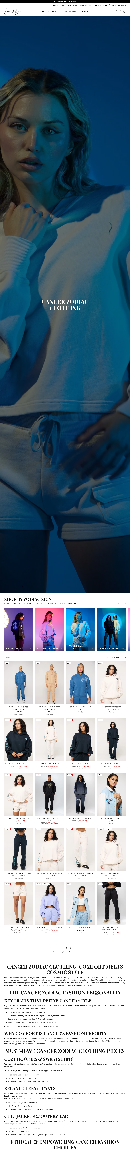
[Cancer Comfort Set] (80, 739)
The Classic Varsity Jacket (80, 928)
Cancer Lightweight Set (18, 818)
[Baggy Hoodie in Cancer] (111, 849)
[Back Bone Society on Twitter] (103, 5)
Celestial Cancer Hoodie (80, 707)
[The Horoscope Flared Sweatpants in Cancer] (111, 903)
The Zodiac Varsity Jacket (111, 818)
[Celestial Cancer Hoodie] (80, 682)
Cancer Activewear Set (111, 764)
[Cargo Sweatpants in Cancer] (80, 849)
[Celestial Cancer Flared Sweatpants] (49, 682)
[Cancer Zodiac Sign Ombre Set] (80, 794)
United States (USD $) (117, 5)
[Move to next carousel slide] (124, 603)
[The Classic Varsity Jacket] (80, 903)
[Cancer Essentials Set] (49, 739)
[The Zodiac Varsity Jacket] (111, 794)
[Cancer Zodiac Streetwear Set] (18, 739)
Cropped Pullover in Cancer (49, 928)
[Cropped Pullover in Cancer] (49, 903)
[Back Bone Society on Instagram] (98, 5)
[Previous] (46, 1)
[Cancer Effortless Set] (111, 682)
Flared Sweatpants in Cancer (18, 873)
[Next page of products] (70, 948)
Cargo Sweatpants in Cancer (80, 873)
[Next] (84, 1)
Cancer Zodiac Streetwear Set (18, 764)
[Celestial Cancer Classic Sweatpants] (18, 682)
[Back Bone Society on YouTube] (106, 5)
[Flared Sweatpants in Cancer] (18, 849)
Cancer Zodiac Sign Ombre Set (80, 818)
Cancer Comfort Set (80, 764)
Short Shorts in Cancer (18, 928)
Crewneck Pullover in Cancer (49, 873)
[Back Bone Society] (13, 11)
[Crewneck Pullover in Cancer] (49, 849)
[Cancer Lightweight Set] (18, 794)
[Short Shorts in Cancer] (18, 903)
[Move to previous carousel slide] (119, 603)
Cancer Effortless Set (111, 707)
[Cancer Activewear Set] (111, 739)
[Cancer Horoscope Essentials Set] (49, 794)
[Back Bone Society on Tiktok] (101, 5)
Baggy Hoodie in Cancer (111, 873)
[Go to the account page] (121, 11)
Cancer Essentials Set (49, 764)
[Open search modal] (117, 11)
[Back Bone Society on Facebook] (96, 5)
